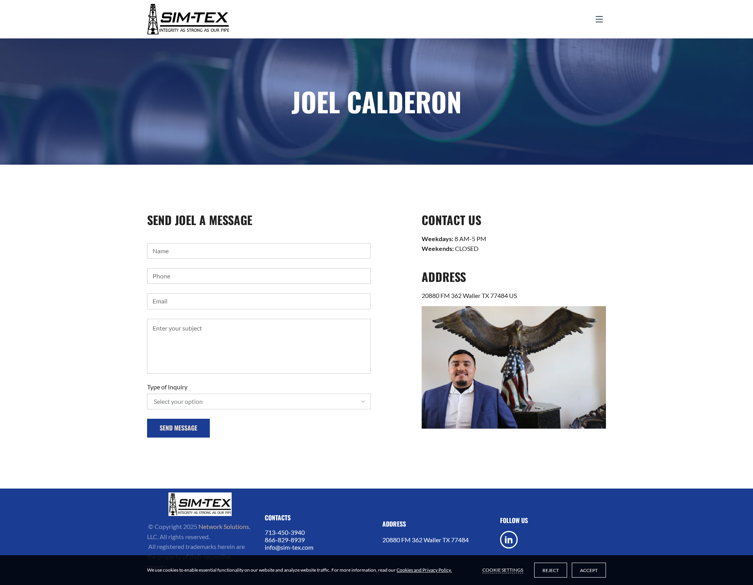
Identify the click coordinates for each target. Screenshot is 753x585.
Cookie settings (502, 570)
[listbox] (259, 401)
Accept (589, 570)
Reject (550, 570)
